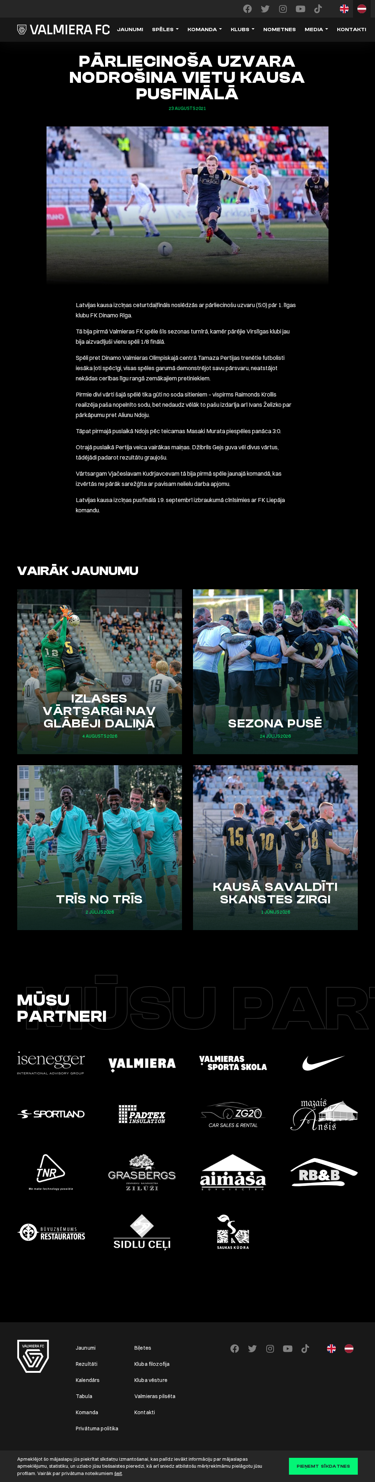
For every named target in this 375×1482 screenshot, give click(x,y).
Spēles (163, 30)
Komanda (202, 30)
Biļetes (142, 1348)
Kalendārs (88, 1380)
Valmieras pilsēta (154, 1396)
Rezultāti (86, 1364)
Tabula (84, 1396)
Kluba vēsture (150, 1380)
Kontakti (351, 30)
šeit (118, 1473)
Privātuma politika (97, 1428)
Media (314, 30)
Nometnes (279, 30)
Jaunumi (130, 30)
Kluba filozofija (152, 1364)
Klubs (240, 30)
